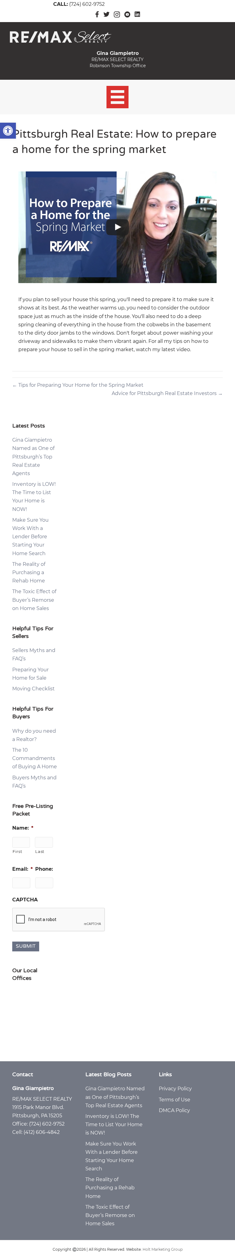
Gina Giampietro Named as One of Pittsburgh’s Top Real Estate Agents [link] (33, 456)
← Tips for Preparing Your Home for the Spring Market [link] (78, 385)
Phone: (44, 869)
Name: (22, 828)
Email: (22, 869)
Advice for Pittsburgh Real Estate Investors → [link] (167, 393)
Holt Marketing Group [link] (163, 1249)
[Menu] (117, 97)
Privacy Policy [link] (175, 1089)
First (17, 851)
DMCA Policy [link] (174, 1110)
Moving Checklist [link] (33, 689)
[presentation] (58, 920)
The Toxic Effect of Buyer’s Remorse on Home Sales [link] (34, 600)
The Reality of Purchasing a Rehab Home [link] (28, 572)
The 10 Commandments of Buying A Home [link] (34, 758)
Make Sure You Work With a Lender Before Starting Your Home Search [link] (30, 536)
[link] (8, 131)
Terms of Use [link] (174, 1100)
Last (39, 851)
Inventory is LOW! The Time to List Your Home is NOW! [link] (114, 1124)
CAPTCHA (25, 900)
